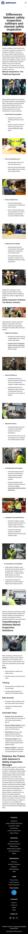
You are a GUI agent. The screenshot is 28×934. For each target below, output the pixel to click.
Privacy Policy (14, 880)
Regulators (14, 866)
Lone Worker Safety (14, 826)
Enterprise (14, 862)
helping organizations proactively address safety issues (17, 488)
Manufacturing (14, 846)
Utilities (14, 853)
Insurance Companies (14, 864)
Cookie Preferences (14, 884)
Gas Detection (14, 828)
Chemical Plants (14, 841)
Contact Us (14, 905)
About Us (14, 902)
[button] (25, 3)
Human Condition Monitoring (14, 823)
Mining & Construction (14, 844)
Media (14, 907)
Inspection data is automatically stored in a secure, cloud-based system (16, 345)
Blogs (14, 910)
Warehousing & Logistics (14, 848)
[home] (8, 3)
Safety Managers (14, 869)
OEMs (14, 871)
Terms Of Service (14, 882)
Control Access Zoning (14, 830)
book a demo (20, 803)
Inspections (14, 821)
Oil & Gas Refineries (14, 851)
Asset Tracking (14, 833)
